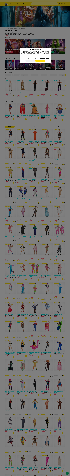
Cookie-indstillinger (30, 60)
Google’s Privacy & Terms (44, 58)
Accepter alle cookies (40, 60)
